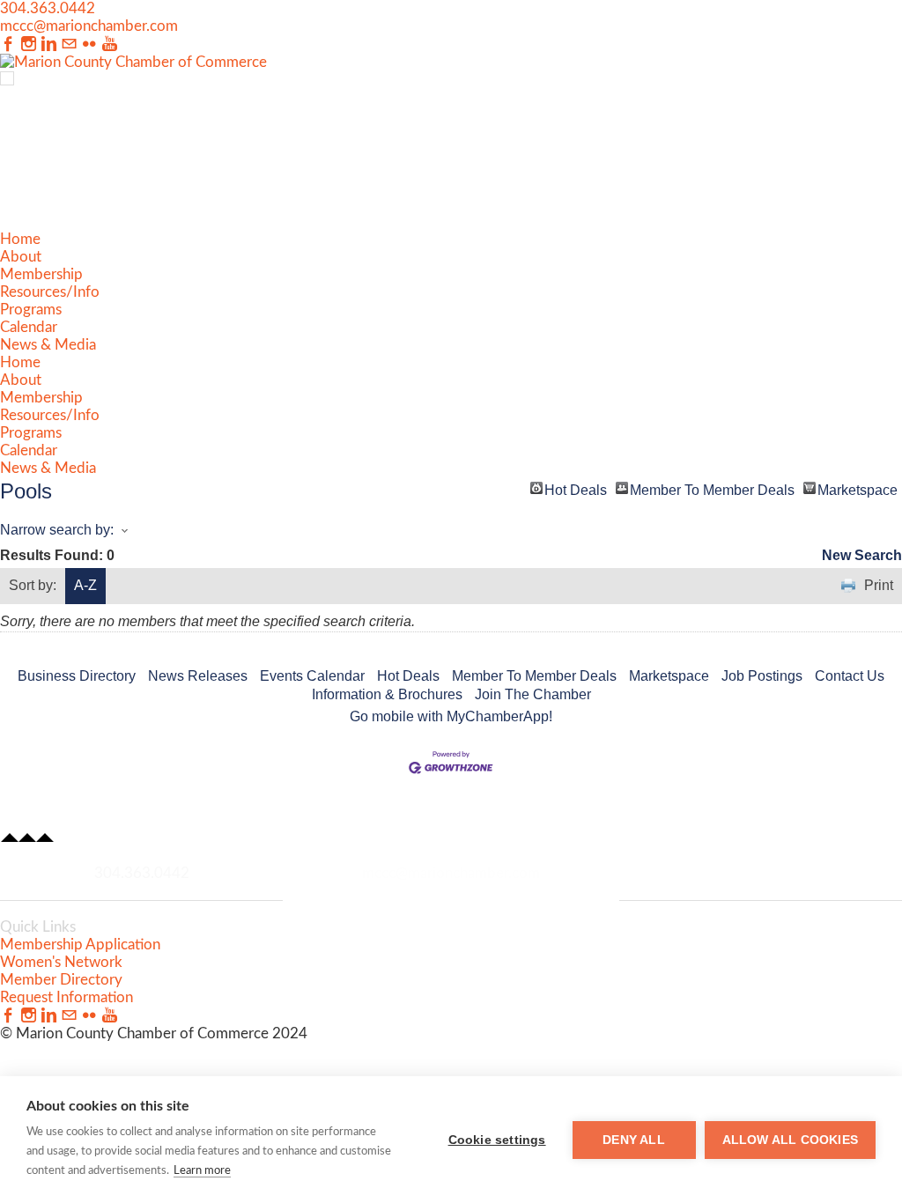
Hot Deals (575, 488)
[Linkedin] (48, 44)
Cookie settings (497, 1140)
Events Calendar (312, 675)
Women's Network (61, 962)
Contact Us (849, 675)
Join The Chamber (533, 694)
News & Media (48, 344)
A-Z (85, 585)
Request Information (66, 997)
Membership (41, 274)
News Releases (198, 675)
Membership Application (80, 944)
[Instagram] (28, 44)
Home (20, 239)
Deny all (634, 1140)
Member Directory (61, 979)
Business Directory (77, 675)
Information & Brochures (387, 694)
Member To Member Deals (712, 488)
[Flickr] (89, 44)
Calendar (28, 327)
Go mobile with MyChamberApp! (451, 716)
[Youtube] (109, 44)
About (20, 256)
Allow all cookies (790, 1140)
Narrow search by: (57, 529)
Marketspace (857, 488)
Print (878, 585)
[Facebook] (8, 44)
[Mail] (69, 44)
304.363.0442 (47, 8)
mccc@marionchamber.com (89, 25)
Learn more (202, 1171)
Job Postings (761, 675)
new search (862, 555)
